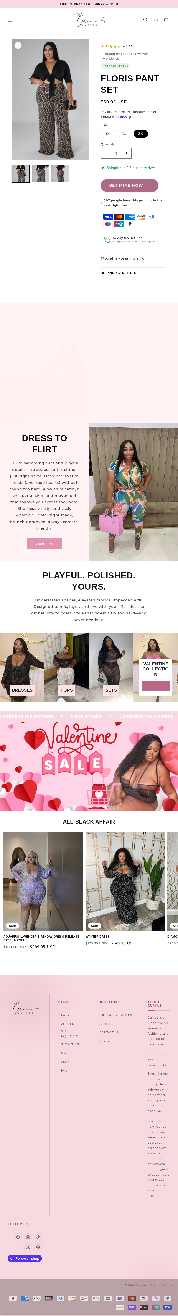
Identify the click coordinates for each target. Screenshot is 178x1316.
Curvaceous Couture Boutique (154, 1285)
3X (140, 134)
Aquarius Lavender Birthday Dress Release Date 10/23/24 (41, 938)
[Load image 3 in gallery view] (60, 173)
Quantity (108, 144)
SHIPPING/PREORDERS (115, 1015)
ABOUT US (44, 544)
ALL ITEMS (68, 1023)
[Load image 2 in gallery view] (40, 173)
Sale (64, 1053)
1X (110, 134)
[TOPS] (66, 699)
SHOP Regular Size (70, 1033)
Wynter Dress (98, 936)
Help (64, 1070)
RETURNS (106, 1023)
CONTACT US (108, 1032)
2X (126, 134)
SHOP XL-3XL (70, 1044)
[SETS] (111, 699)
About (65, 1062)
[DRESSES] (22, 699)
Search (104, 1041)
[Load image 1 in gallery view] (20, 173)
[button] (10, 20)
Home (65, 1015)
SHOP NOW (133, 411)
